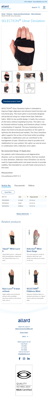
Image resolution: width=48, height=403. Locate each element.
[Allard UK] (5, 6)
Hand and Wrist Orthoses (22, 14)
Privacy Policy (24, 332)
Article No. (6, 185)
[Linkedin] (28, 359)
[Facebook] (20, 359)
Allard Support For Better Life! (24, 329)
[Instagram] (24, 359)
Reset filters (8, 192)
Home (3, 14)
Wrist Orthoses (36, 14)
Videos (31, 185)
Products (9, 14)
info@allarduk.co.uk (24, 354)
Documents (20, 185)
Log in (24, 336)
